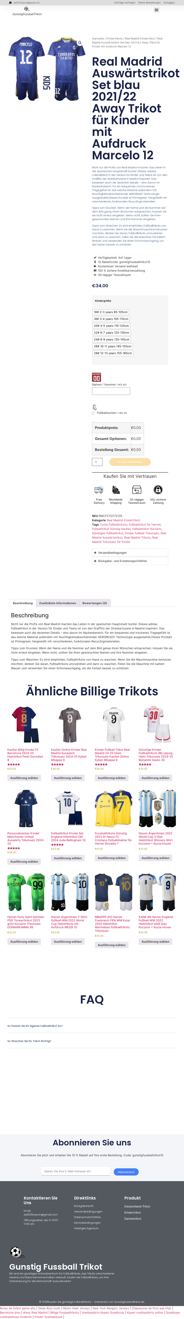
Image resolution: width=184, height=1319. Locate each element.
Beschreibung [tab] (23, 603)
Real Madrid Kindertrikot (140, 38)
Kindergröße (103, 301)
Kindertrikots (114, 38)
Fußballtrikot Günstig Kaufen (111, 529)
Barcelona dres (10, 1312)
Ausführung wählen (24, 778)
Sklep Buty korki (49, 1308)
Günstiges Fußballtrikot (107, 533)
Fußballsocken (112, 413)
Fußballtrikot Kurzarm (146, 529)
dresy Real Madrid (35, 1312)
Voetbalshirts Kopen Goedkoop (103, 1312)
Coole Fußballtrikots (113, 524)
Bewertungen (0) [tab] (94, 603)
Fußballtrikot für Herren (145, 524)
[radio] (111, 312)
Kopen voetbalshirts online (145, 1312)
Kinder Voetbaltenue (48, 1317)
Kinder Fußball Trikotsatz (142, 533)
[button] (157, 10)
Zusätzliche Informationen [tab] (57, 603)
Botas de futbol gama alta (17, 1308)
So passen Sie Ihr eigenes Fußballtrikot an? (35, 1026)
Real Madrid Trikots (137, 537)
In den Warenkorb (130, 462)
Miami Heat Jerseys (76, 1308)
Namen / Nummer (109, 384)
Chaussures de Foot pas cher (151, 1308)
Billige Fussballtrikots (64, 1312)
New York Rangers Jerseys (111, 1308)
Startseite (98, 38)
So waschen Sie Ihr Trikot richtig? (29, 1041)
